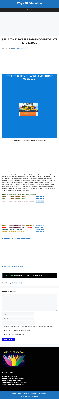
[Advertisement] (29, 24)
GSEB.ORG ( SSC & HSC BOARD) (12, 380)
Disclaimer (34, 393)
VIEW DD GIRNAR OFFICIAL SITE (12, 266)
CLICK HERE (40, 196)
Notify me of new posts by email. (14, 334)
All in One (7, 283)
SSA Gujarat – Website (9, 376)
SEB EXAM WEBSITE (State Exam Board (14, 382)
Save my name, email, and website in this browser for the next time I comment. (28, 326)
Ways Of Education (29, 3)
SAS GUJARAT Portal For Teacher (13, 378)
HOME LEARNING (16, 283)
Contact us (26, 393)
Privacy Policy (43, 393)
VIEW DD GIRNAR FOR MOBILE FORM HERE (16, 239)
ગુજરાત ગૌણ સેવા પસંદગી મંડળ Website (13, 384)
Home (14, 393)
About (19, 393)
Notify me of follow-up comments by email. (17, 330)
